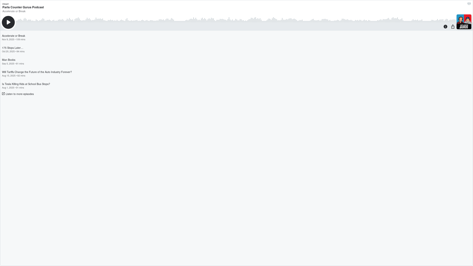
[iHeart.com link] (469, 4)
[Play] (8, 22)
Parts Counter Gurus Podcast (23, 7)
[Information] (445, 26)
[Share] (453, 26)
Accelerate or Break (13, 11)
